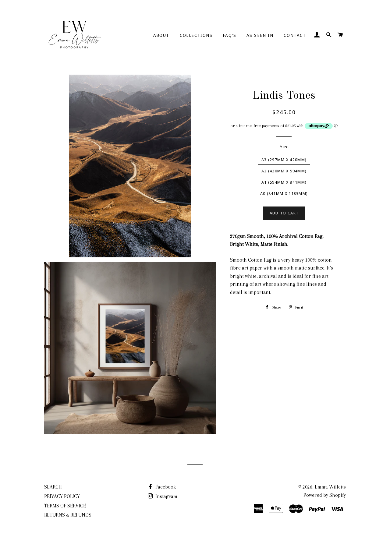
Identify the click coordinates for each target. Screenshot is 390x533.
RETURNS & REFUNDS (67, 515)
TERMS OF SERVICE (65, 506)
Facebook (165, 487)
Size (284, 147)
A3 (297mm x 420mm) (284, 159)
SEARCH (53, 487)
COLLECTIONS (196, 35)
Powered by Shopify (324, 495)
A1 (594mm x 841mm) (284, 182)
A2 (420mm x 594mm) (284, 171)
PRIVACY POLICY (62, 496)
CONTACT (295, 35)
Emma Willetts (330, 487)
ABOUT (161, 35)
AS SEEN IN (259, 35)
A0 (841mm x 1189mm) (284, 193)
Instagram (165, 496)
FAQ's (229, 35)
